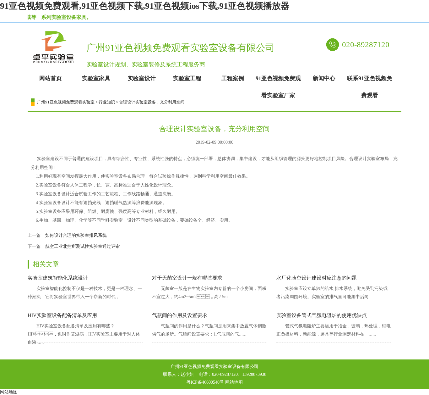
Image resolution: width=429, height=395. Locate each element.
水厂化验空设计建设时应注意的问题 (316, 278)
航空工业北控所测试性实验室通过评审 (82, 246)
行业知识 (107, 102)
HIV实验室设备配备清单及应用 (62, 315)
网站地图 (234, 382)
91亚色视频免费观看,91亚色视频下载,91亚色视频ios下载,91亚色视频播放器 (145, 6)
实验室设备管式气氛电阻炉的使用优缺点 (321, 315)
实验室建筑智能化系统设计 (58, 278)
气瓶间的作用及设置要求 (179, 315)
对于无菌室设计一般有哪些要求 (187, 278)
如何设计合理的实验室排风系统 (76, 235)
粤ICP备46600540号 (205, 382)
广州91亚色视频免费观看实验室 (66, 102)
